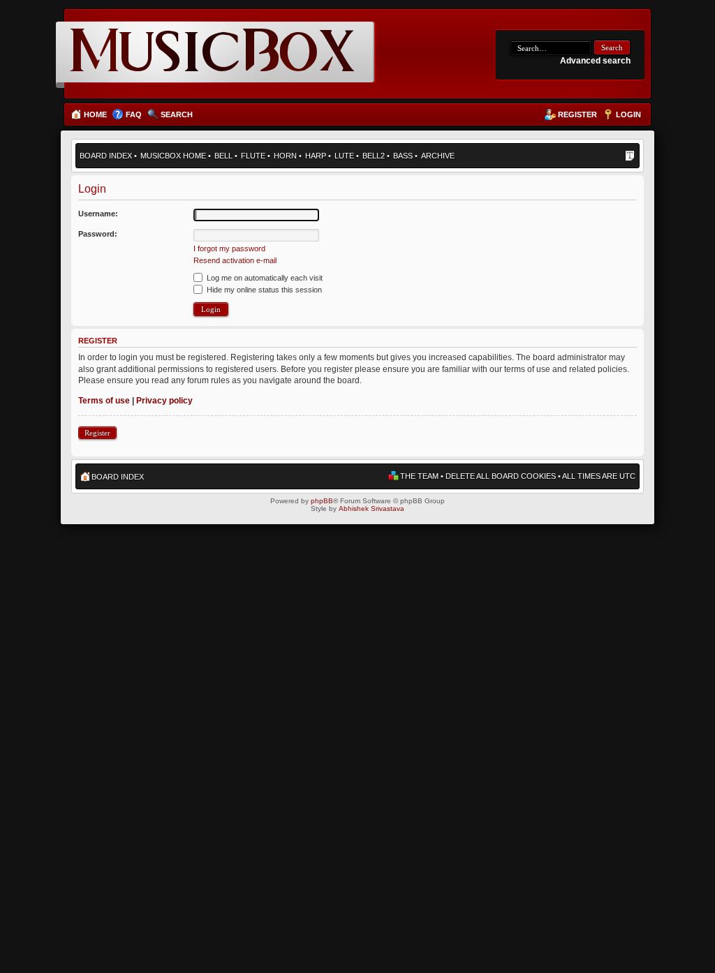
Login (628, 114)
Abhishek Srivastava (371, 508)
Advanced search (595, 61)
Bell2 (373, 155)
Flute (253, 155)
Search (177, 114)
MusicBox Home (173, 155)
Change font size (629, 157)
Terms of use (104, 401)
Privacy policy (164, 401)
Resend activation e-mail (235, 260)
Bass (403, 155)
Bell (223, 155)
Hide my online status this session (263, 289)
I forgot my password (229, 248)
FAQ (134, 114)
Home (95, 114)
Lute (344, 155)
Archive (438, 155)
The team (419, 476)
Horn (285, 155)
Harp (315, 155)
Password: (97, 234)
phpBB (322, 501)
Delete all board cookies (500, 476)
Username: (98, 213)
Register (577, 114)
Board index (106, 155)
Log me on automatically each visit (264, 278)
